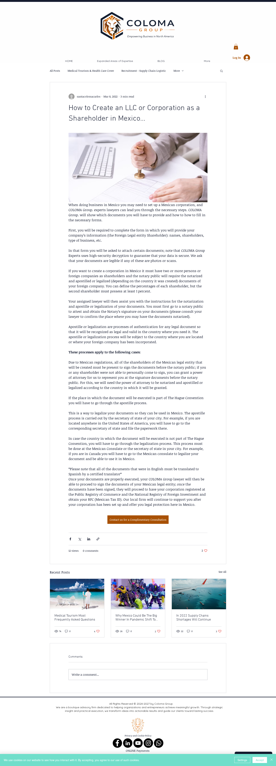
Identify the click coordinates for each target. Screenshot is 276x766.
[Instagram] (148, 743)
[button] (236, 46)
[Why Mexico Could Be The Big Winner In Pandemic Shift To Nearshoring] (138, 594)
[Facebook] (117, 743)
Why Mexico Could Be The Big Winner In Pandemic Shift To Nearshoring (136, 618)
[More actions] (205, 96)
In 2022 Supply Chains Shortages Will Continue (193, 618)
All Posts (55, 70)
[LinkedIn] (127, 743)
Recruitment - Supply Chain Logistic (143, 70)
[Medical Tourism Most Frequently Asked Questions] (77, 594)
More (176, 70)
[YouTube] (138, 743)
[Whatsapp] (158, 743)
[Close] (271, 760)
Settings (242, 760)
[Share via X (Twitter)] (79, 539)
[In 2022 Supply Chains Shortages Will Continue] (199, 594)
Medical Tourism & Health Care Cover (91, 70)
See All (222, 572)
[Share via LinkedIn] (88, 539)
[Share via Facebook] (70, 539)
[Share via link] (98, 539)
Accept (260, 760)
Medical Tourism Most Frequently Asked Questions (74, 618)
